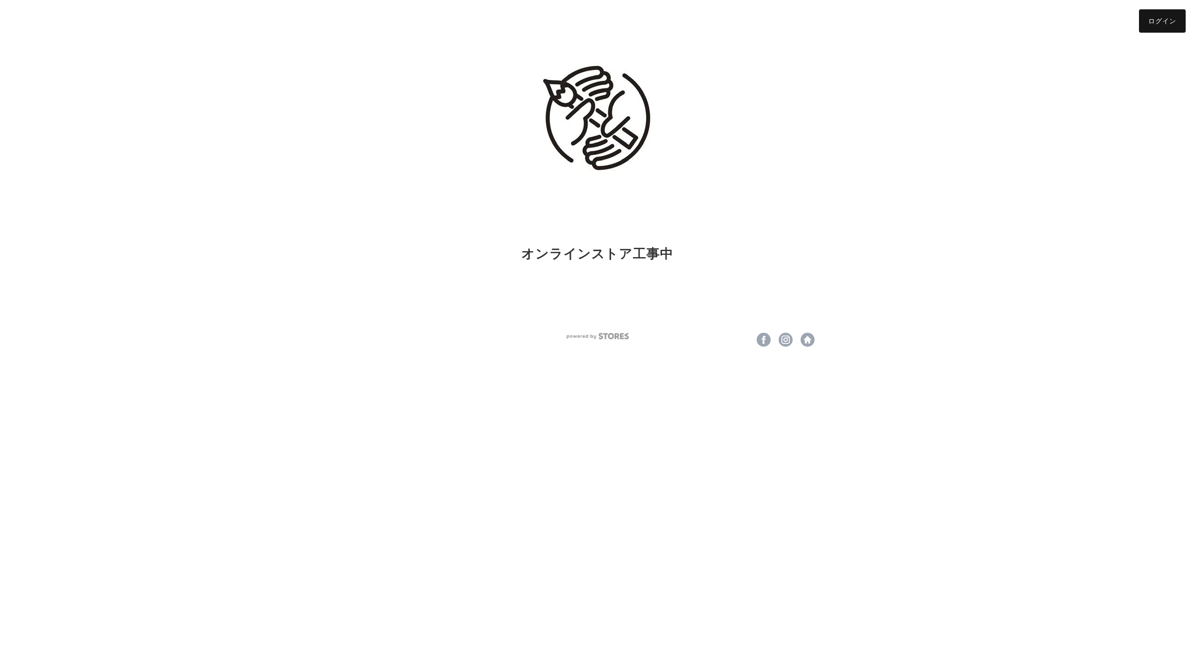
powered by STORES (598, 336)
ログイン (1162, 21)
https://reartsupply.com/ (808, 340)
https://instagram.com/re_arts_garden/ (786, 340)
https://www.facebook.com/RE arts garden (764, 340)
